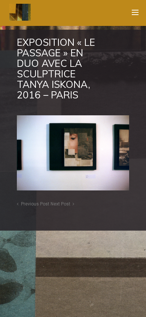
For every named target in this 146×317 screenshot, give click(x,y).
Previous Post (35, 204)
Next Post (60, 204)
